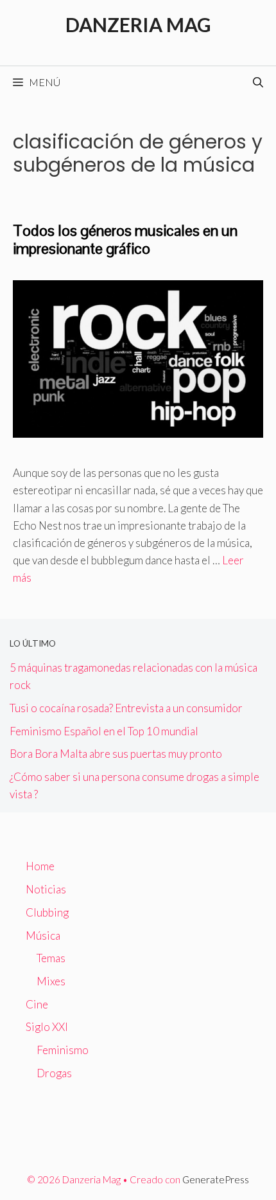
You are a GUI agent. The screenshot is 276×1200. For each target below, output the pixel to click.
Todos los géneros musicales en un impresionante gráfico (125, 239)
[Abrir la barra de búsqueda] (258, 82)
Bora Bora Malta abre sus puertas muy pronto (116, 753)
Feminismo (63, 1050)
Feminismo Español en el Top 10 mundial (104, 731)
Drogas (54, 1073)
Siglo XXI (47, 1027)
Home (40, 866)
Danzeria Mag (138, 24)
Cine (37, 1004)
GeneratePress (215, 1179)
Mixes (51, 981)
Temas (51, 958)
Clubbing (47, 912)
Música (43, 935)
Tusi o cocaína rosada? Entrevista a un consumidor (126, 708)
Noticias (46, 889)
